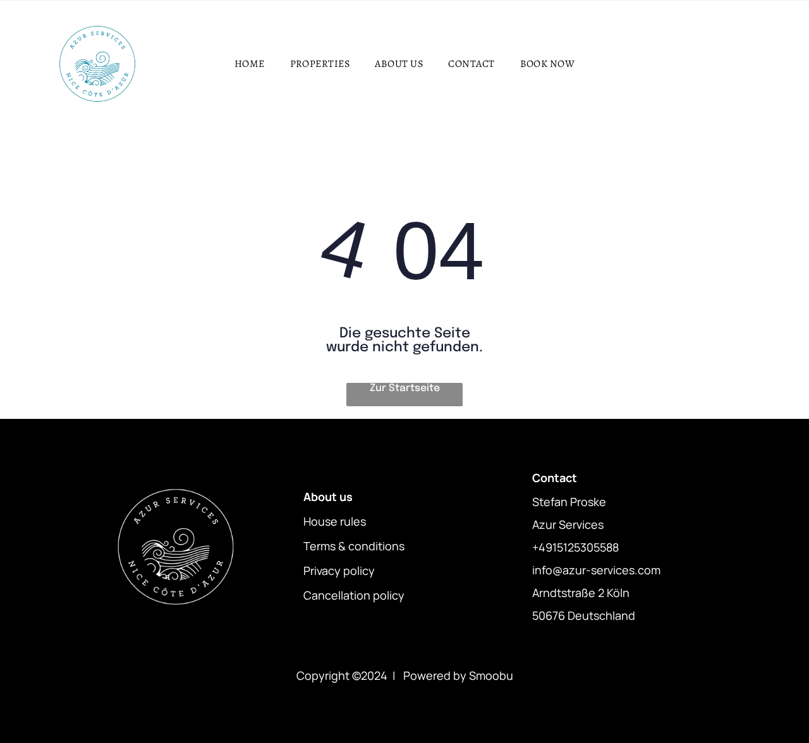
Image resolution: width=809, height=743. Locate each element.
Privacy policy (339, 570)
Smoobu (491, 675)
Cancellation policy (353, 595)
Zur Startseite (405, 388)
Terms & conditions (353, 545)
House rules (334, 521)
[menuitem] (249, 64)
